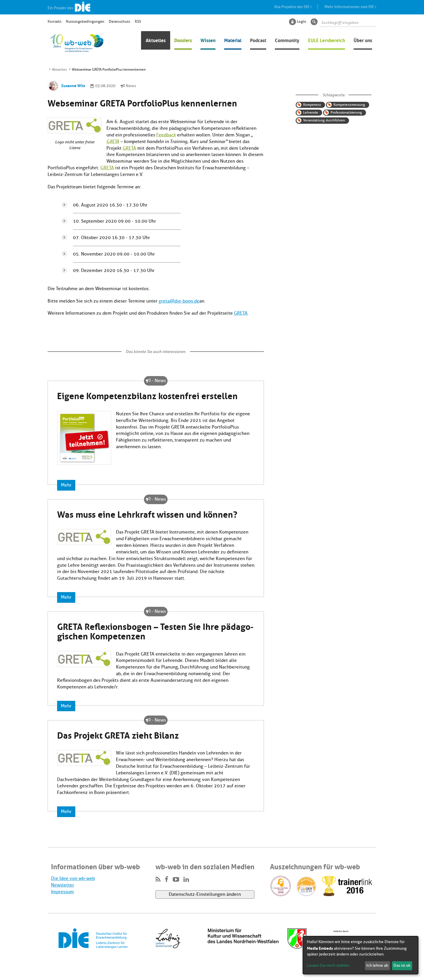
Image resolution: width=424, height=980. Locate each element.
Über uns (363, 40)
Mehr (66, 485)
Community (287, 40)
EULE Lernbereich (326, 40)
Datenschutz (119, 21)
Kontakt (54, 21)
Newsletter (62, 885)
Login (301, 21)
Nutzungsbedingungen (85, 21)
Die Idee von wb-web (73, 878)
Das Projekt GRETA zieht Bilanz (118, 734)
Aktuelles (156, 40)
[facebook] (166, 880)
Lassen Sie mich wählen (328, 965)
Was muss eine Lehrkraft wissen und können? (147, 513)
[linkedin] (186, 880)
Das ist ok (401, 965)
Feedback (166, 135)
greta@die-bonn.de (179, 301)
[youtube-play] (176, 880)
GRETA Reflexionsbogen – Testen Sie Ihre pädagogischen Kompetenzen (155, 630)
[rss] (157, 880)
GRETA (112, 141)
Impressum (62, 892)
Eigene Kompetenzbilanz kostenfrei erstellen (147, 395)
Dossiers (183, 40)
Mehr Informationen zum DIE (349, 6)
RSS (138, 21)
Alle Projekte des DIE (292, 6)
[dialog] (360, 955)
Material (232, 40)
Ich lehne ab (377, 965)
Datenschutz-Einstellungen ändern (205, 894)
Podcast (258, 40)
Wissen (207, 40)
